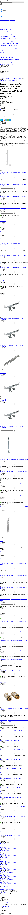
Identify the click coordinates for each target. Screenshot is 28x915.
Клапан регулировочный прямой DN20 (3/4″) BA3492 (12, 740)
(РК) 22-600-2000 (4, 847)
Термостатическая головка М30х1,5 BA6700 (10, 670)
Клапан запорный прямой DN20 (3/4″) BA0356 (10, 797)
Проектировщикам (4, 888)
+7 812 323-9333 (3, 20)
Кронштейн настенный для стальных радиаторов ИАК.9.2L (13, 659)
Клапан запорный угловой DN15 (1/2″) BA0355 (10, 768)
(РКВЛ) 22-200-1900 (4, 878)
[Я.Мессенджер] (1, 120)
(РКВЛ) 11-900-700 (4, 854)
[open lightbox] (8, 80)
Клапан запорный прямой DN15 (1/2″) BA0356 (10, 787)
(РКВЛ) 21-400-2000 (4, 882)
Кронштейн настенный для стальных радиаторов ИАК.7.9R (13, 631)
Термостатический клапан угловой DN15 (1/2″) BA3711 (12, 806)
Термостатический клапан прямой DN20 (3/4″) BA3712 (12, 835)
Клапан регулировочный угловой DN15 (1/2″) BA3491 (12, 749)
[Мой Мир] (10, 120)
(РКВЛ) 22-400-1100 (4, 850)
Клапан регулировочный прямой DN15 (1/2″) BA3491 (12, 730)
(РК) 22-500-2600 (4, 871)
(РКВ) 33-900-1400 (4, 857)
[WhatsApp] (8, 120)
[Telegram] (6, 120)
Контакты (11, 889)
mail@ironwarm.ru (11, 20)
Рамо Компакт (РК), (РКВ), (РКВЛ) (8, 844)
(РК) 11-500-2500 (3, 861)
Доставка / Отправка (4, 889)
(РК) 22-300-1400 (4, 843)
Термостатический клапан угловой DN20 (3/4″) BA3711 (12, 816)
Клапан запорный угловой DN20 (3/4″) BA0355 (10, 778)
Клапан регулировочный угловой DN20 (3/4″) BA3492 (12, 759)
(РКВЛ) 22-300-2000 (4, 875)
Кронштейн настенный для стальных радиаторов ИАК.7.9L (13, 621)
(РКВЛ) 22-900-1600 (4, 868)
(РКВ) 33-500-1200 (4, 864)
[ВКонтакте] (2, 120)
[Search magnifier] (1, 4)
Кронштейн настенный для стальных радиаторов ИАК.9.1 (13, 650)
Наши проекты (12, 888)
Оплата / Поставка (20, 888)
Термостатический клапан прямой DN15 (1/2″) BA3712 (12, 825)
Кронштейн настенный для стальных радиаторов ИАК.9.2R (13, 640)
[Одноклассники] (4, 120)
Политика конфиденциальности (7, 902)
